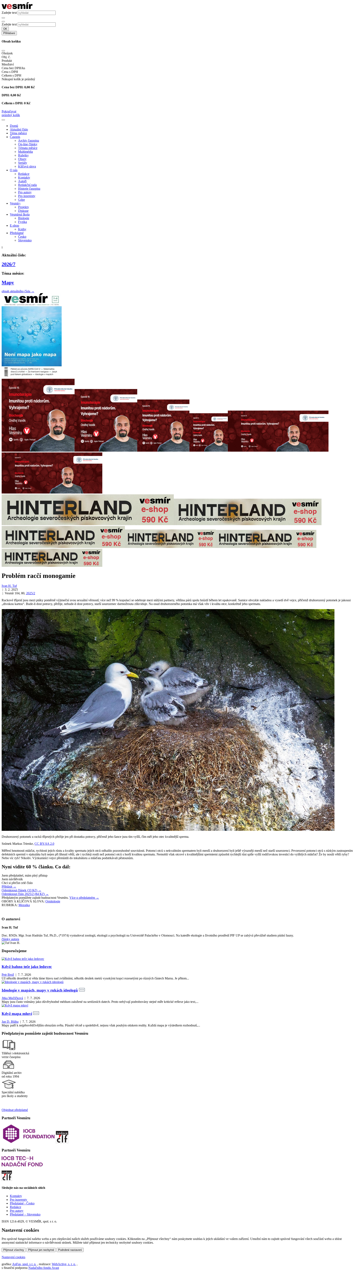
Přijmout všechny (13, 1249)
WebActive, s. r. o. (64, 1264)
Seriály (22, 162)
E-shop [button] (14, 225)
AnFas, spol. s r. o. (24, 1264)
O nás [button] (13, 170)
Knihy (22, 229)
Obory (22, 159)
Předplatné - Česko (22, 1203)
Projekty (23, 207)
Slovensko (25, 240)
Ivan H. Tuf (9, 586)
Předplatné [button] (17, 233)
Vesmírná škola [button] (20, 214)
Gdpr (21, 199)
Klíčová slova (27, 166)
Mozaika (24, 905)
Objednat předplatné (15, 1110)
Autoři (22, 181)
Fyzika (22, 222)
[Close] (3, 50)
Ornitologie (52, 901)
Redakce (23, 174)
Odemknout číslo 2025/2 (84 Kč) (25, 894)
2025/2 (30, 593)
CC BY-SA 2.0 (44, 843)
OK (5, 28)
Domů (14, 125)
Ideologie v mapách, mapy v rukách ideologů (40, 990)
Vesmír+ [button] (15, 203)
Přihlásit (9, 886)
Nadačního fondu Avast (43, 1268)
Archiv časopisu (28, 140)
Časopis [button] (15, 137)
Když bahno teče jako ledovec (27, 966)
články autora (10, 939)
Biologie (23, 218)
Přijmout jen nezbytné (41, 1249)
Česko (22, 236)
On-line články (27, 144)
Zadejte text (9, 12)
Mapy (8, 282)
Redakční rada (27, 185)
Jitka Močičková (12, 998)
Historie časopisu (29, 188)
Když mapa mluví (17, 1013)
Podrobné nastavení (70, 1249)
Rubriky (23, 155)
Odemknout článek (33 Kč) (21, 890)
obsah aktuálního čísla (18, 291)
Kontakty (24, 177)
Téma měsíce (18, 133)
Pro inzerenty (26, 196)
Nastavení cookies (13, 1257)
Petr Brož (8, 974)
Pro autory (25, 192)
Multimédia (25, 151)
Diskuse (23, 210)
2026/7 (8, 264)
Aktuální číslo (19, 129)
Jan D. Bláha (10, 1021)
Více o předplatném (84, 897)
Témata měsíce (27, 148)
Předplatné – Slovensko (25, 1214)
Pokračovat (9, 111)
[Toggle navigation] (3, 120)
